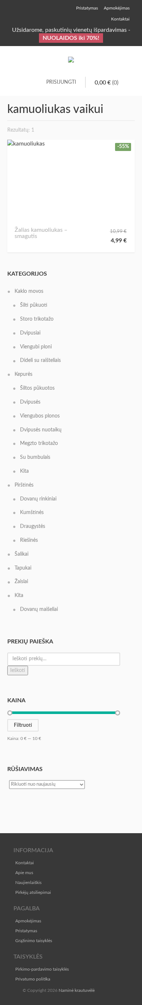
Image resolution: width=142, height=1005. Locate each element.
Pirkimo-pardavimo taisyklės (42, 969)
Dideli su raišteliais (40, 360)
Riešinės (29, 540)
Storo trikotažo (37, 319)
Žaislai (21, 581)
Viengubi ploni (36, 347)
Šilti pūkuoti (33, 305)
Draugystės (32, 526)
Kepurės (23, 374)
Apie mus (24, 872)
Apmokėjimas (28, 921)
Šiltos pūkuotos (37, 388)
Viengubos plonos (40, 416)
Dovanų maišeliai (39, 609)
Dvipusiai (30, 333)
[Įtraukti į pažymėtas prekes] (23, 209)
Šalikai (21, 554)
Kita (24, 471)
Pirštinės (24, 485)
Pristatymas (26, 931)
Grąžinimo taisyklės (33, 940)
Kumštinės (32, 512)
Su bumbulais (35, 457)
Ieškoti (17, 670)
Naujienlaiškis (28, 882)
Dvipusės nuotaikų (41, 429)
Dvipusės (30, 402)
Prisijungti (61, 82)
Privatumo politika (32, 979)
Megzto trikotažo (39, 443)
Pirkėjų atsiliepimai (33, 892)
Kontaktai (24, 863)
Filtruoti (23, 725)
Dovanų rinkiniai (38, 499)
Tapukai (23, 568)
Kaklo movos (29, 291)
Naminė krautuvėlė (77, 990)
